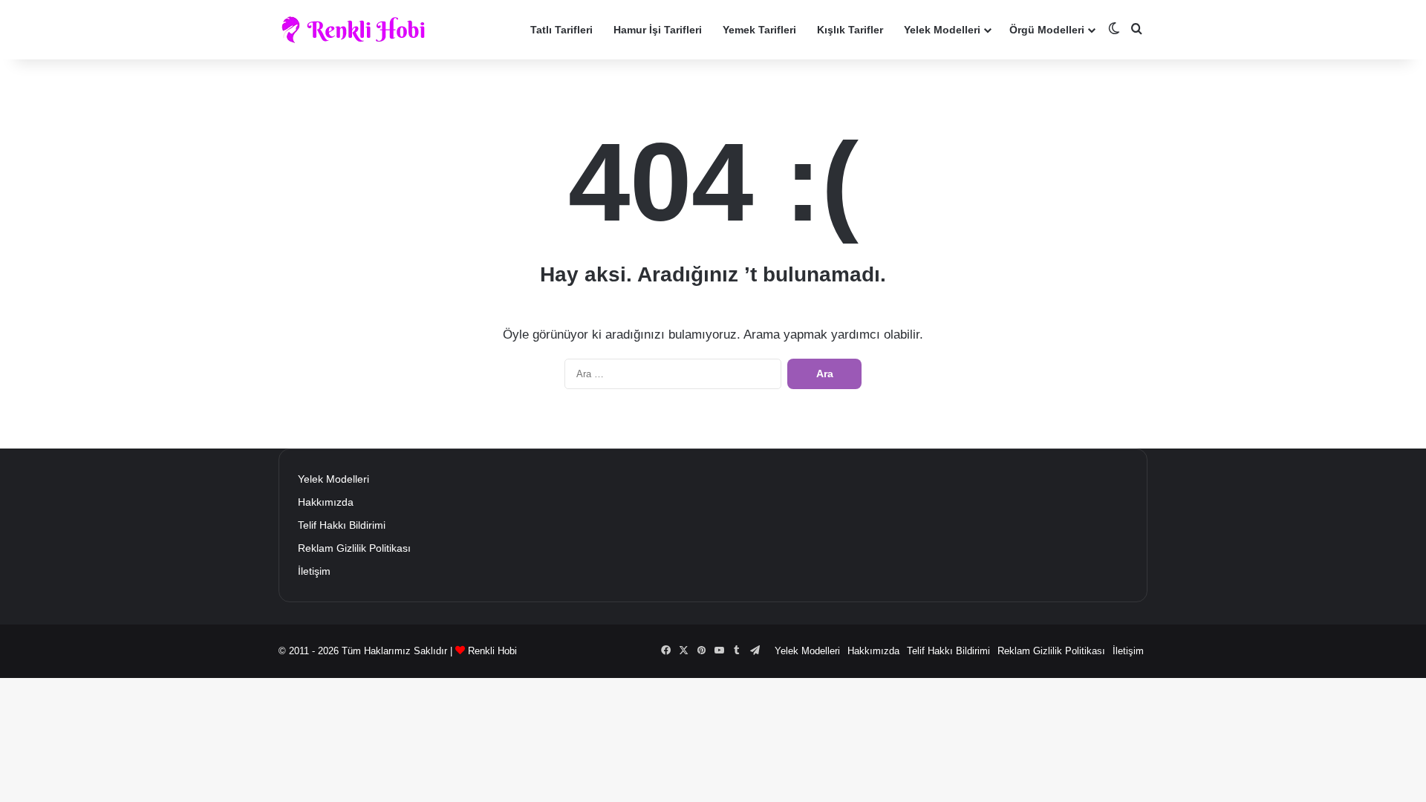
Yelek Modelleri (942, 30)
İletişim (314, 571)
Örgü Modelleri (1046, 30)
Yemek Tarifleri (759, 30)
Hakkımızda (326, 502)
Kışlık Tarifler (850, 30)
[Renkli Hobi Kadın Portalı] (358, 30)
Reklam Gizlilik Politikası (354, 548)
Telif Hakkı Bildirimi (341, 525)
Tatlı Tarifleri (561, 30)
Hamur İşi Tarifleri (657, 30)
